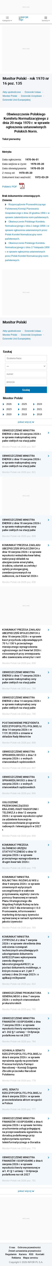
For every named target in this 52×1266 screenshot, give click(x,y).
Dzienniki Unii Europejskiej (16, 100)
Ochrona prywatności (29, 1247)
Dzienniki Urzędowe (31, 96)
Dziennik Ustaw (33, 92)
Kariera (23, 1254)
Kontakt (40, 1254)
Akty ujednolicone (12, 92)
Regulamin (11, 1254)
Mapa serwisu (30, 1257)
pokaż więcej (25, 1191)
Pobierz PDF (9, 186)
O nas (12, 1247)
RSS (31, 1254)
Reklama (16, 1257)
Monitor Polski (10, 96)
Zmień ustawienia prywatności (24, 1250)
